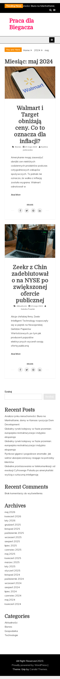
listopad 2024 (12, 574)
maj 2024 (10, 599)
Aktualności (22, 306)
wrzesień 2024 (13, 583)
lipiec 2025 (11, 545)
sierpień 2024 (12, 587)
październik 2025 (14, 532)
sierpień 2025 (12, 541)
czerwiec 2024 (13, 595)
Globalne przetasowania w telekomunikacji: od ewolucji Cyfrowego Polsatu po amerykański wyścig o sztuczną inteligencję (30, 470)
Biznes (18, 147)
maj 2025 (10, 553)
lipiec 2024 (11, 591)
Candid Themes (38, 669)
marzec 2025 (12, 562)
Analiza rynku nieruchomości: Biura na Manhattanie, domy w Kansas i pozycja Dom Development (29, 420)
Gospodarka (11, 630)
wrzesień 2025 (13, 537)
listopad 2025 (12, 528)
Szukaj (8, 391)
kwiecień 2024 (13, 603)
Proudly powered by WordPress (30, 665)
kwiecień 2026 (13, 516)
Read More (15, 195)
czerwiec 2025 (13, 549)
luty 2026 (10, 520)
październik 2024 (14, 578)
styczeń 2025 (12, 570)
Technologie (11, 635)
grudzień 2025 (13, 524)
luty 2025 (10, 566)
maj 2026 (10, 512)
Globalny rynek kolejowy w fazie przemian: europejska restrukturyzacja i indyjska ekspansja (28, 432)
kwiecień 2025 (13, 558)
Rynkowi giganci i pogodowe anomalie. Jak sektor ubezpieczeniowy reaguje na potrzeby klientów (29, 458)
